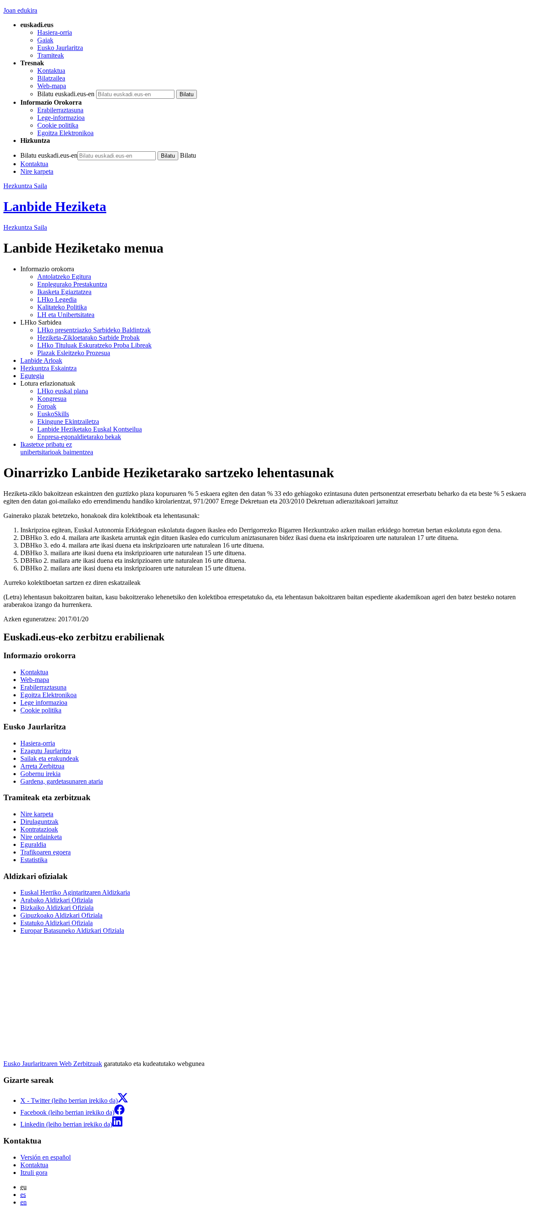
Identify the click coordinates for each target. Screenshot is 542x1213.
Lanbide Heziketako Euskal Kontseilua (89, 429)
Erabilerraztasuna (60, 110)
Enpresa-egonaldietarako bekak (79, 436)
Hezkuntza (25, 227)
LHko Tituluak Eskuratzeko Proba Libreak (94, 345)
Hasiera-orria (54, 32)
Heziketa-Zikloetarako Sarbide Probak (88, 337)
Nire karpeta (36, 171)
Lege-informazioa (61, 117)
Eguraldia (33, 844)
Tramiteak (50, 55)
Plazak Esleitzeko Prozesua (73, 352)
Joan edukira (20, 10)
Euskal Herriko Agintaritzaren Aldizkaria (75, 892)
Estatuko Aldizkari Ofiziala (56, 922)
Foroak (46, 406)
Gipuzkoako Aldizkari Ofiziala (61, 915)
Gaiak (45, 40)
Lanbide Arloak (41, 360)
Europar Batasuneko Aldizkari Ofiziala (72, 930)
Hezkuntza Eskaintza (48, 368)
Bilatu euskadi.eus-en (65, 93)
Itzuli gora (33, 1172)
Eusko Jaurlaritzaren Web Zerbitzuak (52, 1063)
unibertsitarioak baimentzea (56, 448)
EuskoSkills (53, 413)
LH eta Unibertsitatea (65, 314)
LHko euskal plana (62, 391)
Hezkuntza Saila (25, 185)
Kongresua (51, 398)
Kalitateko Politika (62, 307)
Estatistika (33, 859)
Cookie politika (57, 125)
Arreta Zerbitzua (42, 766)
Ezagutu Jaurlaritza (45, 750)
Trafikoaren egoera (45, 852)
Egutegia (32, 375)
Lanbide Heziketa (54, 206)
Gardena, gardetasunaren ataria (61, 781)
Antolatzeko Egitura (64, 276)
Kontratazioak (39, 829)
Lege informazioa (43, 702)
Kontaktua (51, 70)
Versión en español (45, 1157)
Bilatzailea (51, 78)
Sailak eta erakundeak (49, 758)
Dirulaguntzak (39, 821)
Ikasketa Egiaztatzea (64, 291)
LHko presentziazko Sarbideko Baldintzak (94, 330)
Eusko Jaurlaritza (60, 47)
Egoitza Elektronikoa (65, 132)
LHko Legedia (57, 299)
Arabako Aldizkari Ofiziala (56, 900)
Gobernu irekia (40, 773)
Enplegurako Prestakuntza (72, 284)
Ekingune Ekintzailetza (68, 421)
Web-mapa (51, 85)
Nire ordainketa (41, 836)
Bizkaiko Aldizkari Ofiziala (57, 907)
